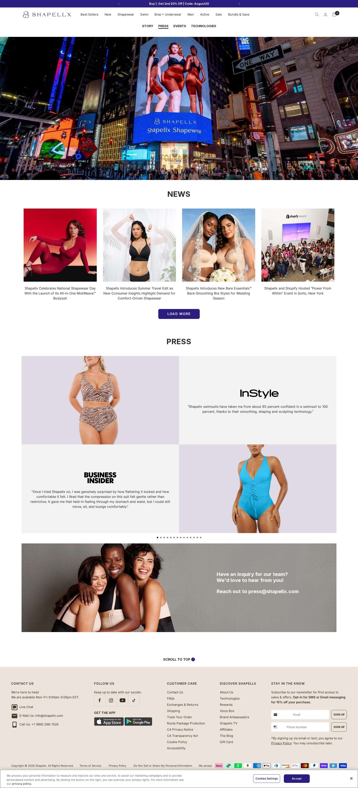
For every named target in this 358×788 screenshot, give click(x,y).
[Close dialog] (351, 7)
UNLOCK (267, 413)
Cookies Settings (266, 778)
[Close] (351, 778)
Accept (297, 778)
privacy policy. (22, 783)
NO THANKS (267, 428)
